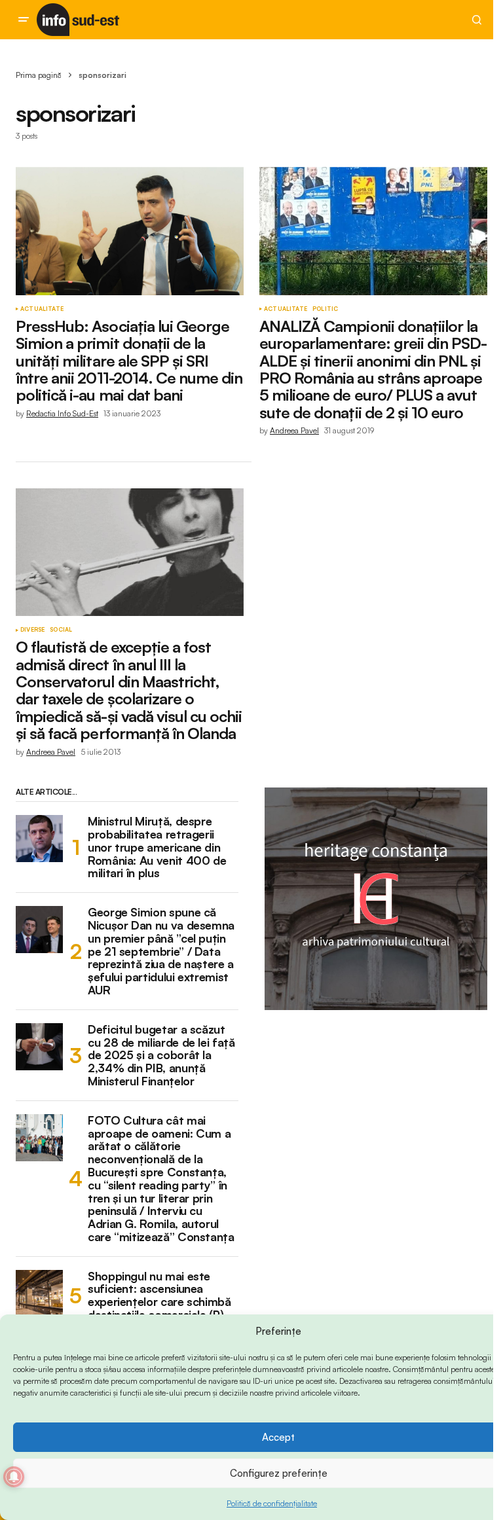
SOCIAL (61, 629)
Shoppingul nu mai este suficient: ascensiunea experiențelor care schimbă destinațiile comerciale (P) (159, 1296)
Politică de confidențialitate (272, 1503)
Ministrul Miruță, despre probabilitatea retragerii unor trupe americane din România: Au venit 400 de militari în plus (157, 847)
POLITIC (325, 309)
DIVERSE (32, 629)
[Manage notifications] (13, 1476)
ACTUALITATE (42, 309)
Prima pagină (39, 75)
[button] (23, 19)
